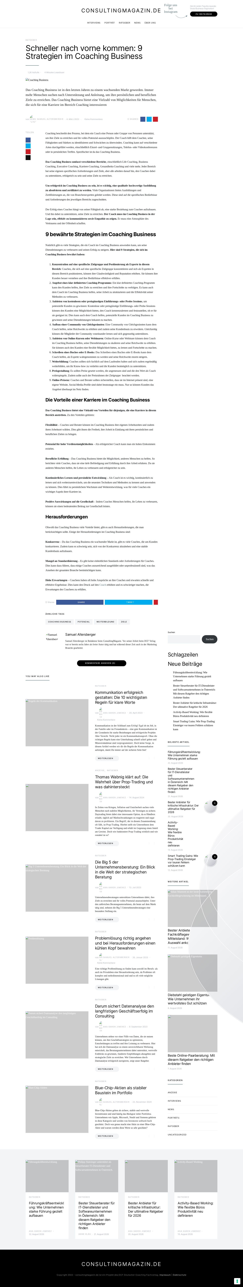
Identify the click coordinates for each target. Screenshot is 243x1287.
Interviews (94, 22)
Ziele (124, 622)
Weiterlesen (105, 758)
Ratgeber (124, 22)
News (137, 22)
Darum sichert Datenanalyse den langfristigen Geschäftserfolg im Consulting (124, 1011)
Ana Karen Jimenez (114, 713)
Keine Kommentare (93, 119)
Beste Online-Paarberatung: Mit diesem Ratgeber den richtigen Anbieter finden (191, 1060)
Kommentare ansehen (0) (100, 663)
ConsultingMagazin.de (121, 10)
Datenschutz (179, 1275)
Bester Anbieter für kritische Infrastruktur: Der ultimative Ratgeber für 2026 (195, 704)
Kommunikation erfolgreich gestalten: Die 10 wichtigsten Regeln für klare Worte (121, 697)
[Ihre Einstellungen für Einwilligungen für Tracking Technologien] (237, 1281)
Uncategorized (177, 1134)
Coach (102, 584)
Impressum (165, 1275)
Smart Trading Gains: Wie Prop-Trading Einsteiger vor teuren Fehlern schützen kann (194, 725)
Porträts (174, 1118)
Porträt (109, 22)
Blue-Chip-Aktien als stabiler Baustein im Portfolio (121, 1090)
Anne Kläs (85, 1234)
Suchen (171, 632)
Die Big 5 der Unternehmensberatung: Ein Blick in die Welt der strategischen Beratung (125, 869)
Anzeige (100, 770)
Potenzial (84, 622)
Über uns (150, 22)
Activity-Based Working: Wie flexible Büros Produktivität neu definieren (192, 714)
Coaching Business (59, 622)
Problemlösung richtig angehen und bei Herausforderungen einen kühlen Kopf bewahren (125, 943)
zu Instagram (204, 14)
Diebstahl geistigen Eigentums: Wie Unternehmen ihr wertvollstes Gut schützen (191, 999)
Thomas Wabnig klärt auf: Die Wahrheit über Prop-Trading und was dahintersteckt (124, 782)
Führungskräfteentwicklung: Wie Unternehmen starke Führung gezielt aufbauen (192, 676)
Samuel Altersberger (50, 119)
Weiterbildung (105, 622)
